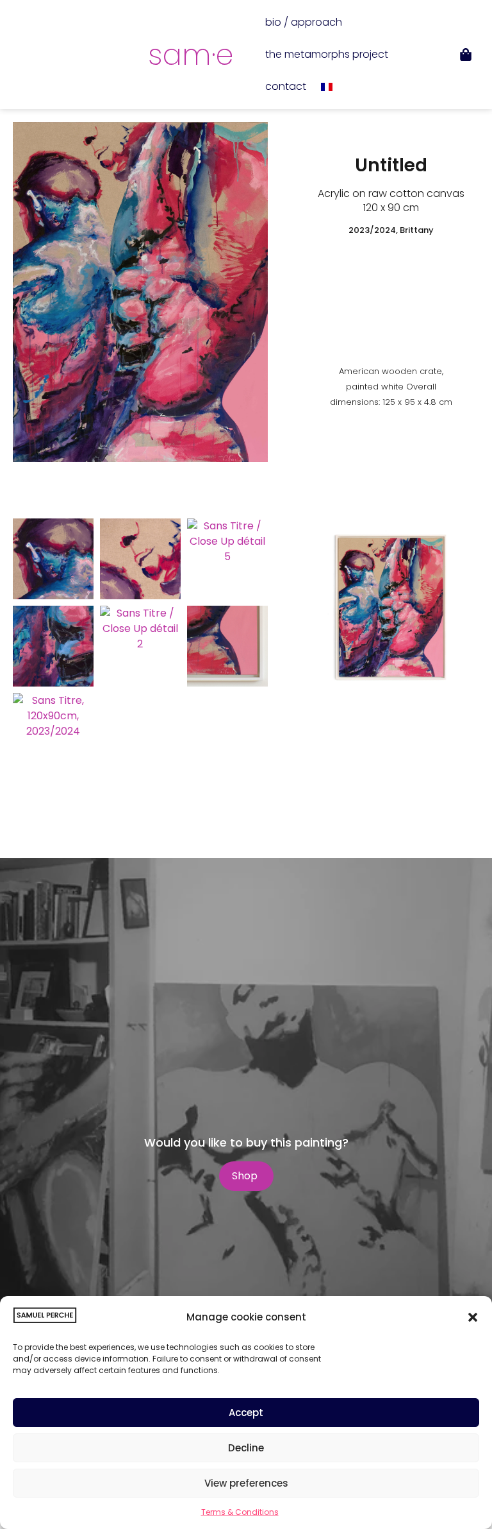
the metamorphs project (326, 54)
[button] (472, 1317)
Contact (285, 86)
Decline (246, 1448)
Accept (246, 1412)
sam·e (190, 55)
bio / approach (303, 22)
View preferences (246, 1483)
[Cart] (466, 54)
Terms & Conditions (240, 1512)
